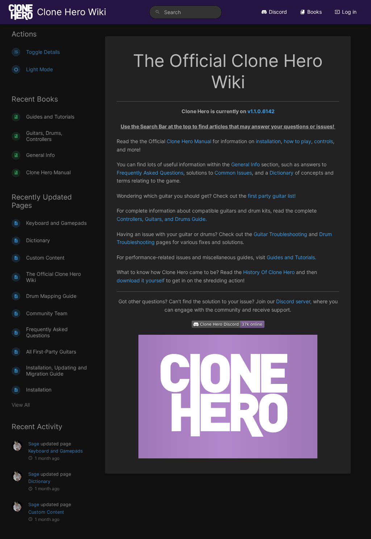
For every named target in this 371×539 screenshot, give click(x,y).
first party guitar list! (272, 196)
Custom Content (46, 512)
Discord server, (294, 301)
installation (268, 141)
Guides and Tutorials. (291, 257)
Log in (349, 12)
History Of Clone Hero (269, 272)
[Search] (157, 12)
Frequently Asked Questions (150, 173)
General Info (245, 164)
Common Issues (233, 173)
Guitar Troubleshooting (280, 234)
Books (314, 12)
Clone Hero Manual (189, 141)
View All (21, 405)
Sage (33, 443)
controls (323, 141)
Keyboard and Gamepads (55, 451)
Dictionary (39, 481)
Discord (278, 12)
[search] (185, 12)
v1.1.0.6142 (261, 111)
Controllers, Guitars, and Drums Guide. (162, 219)
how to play (297, 141)
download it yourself (140, 280)
